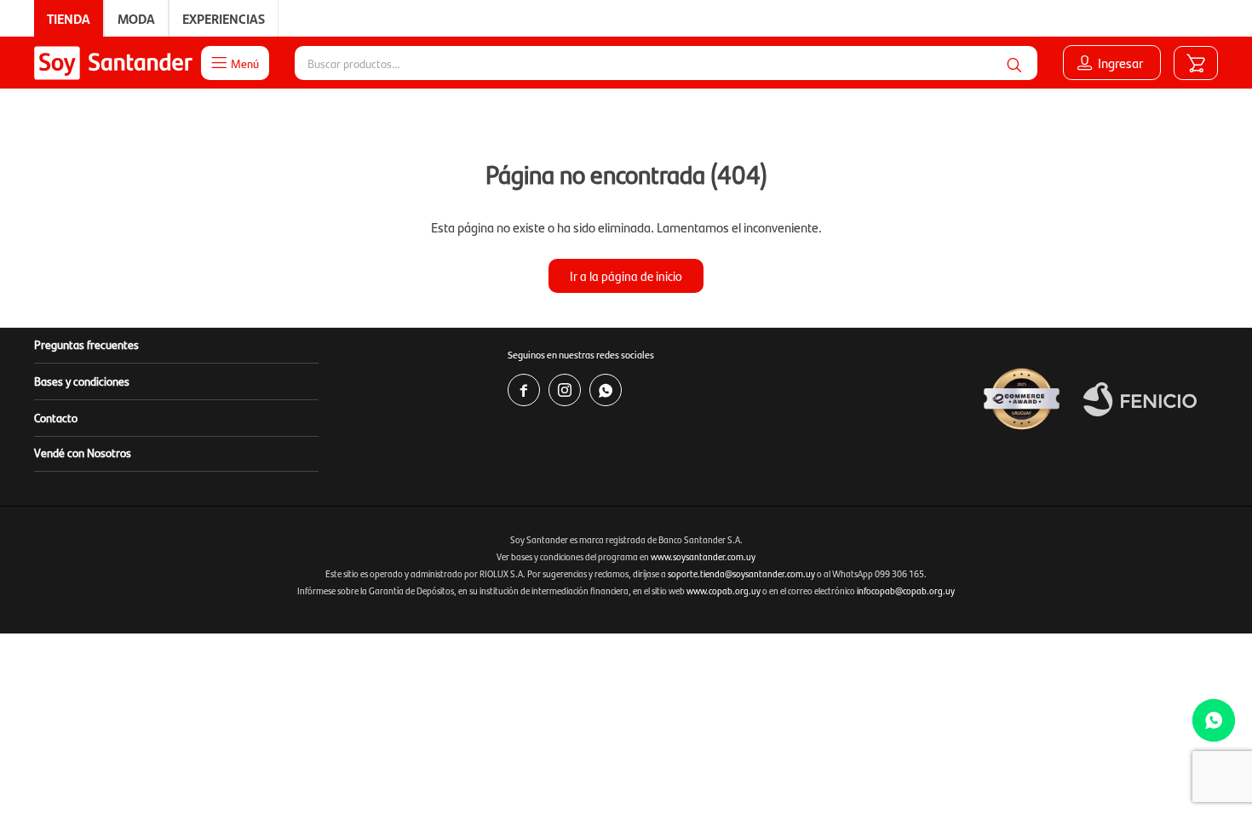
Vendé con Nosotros (82, 452)
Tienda (68, 18)
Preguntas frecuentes (86, 344)
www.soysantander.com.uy (703, 556)
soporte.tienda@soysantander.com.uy (741, 573)
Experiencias (223, 18)
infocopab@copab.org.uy (906, 590)
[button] (1014, 63)
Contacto (56, 417)
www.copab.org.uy (723, 590)
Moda (136, 18)
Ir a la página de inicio (626, 275)
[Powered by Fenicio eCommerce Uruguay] (1140, 399)
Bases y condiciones (81, 380)
